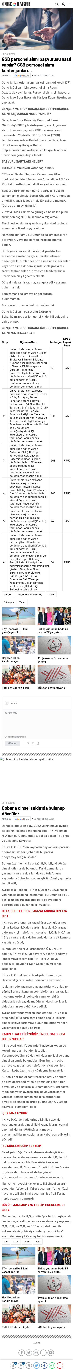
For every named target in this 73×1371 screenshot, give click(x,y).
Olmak (51, 594)
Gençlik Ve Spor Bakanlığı (30, 594)
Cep (6, 1241)
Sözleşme (9, 602)
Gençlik (8, 594)
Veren (22, 602)
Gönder (12, 743)
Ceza (15, 1241)
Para (37, 1241)
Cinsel (27, 1241)
